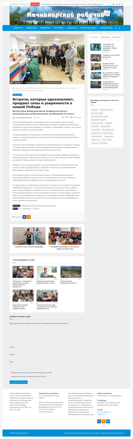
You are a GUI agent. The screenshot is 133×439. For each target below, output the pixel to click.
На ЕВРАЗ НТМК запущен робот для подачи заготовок (110, 66)
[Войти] (122, 4)
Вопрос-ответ (97, 123)
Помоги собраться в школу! (52, 4)
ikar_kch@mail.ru (104, 412)
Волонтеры (36, 208)
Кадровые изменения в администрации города (46, 282)
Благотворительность (100, 116)
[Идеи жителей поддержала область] (70, 272)
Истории (58, 28)
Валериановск (27, 208)
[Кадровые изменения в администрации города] (47, 272)
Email (12, 355)
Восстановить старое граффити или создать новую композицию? (111, 75)
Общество (31, 28)
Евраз (95, 126)
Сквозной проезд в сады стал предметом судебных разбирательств (47, 307)
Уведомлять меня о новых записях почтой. (28, 376)
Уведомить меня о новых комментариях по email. (31, 373)
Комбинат (45, 28)
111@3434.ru (102, 414)
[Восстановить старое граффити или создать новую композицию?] (95, 75)
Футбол (95, 139)
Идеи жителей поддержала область (68, 282)
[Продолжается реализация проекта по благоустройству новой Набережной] (95, 84)
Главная (17, 88)
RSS (20, 208)
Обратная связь (88, 28)
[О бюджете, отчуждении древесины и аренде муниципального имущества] (23, 272)
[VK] (24, 217)
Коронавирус (108, 129)
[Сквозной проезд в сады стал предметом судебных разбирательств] (47, 296)
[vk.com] (119, 4)
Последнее (93, 37)
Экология (106, 139)
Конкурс (96, 129)
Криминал (96, 133)
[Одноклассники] (116, 4)
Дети (108, 123)
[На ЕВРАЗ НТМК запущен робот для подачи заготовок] (95, 66)
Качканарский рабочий (24, 117)
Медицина (107, 133)
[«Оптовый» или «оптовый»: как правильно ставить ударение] (95, 47)
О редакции (106, 28)
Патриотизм (97, 136)
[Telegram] (113, 4)
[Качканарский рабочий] (66, 15)
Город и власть (37, 88)
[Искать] (119, 28)
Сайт (11, 362)
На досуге (72, 28)
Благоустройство (99, 119)
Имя (12, 347)
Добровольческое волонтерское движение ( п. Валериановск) (38, 205)
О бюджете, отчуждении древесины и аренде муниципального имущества (22, 284)
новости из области (99, 143)
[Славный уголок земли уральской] (95, 58)
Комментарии (117, 37)
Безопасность (97, 113)
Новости (17, 28)
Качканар (105, 126)
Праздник (108, 136)
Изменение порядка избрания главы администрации (20, 307)
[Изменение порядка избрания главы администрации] (23, 296)
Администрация (106, 109)
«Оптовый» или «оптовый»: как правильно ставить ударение (110, 47)
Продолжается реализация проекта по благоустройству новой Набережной (110, 84)
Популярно (105, 37)
